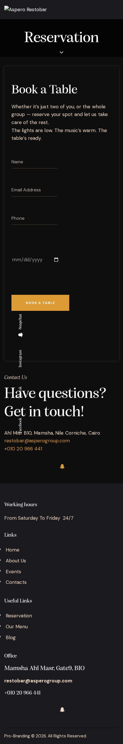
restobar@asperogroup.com (37, 440)
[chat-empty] (62, 466)
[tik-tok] (28, 466)
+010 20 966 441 (22, 693)
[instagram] (45, 466)
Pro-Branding (17, 736)
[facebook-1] (11, 466)
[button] (117, 10)
